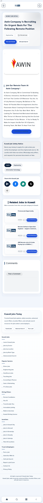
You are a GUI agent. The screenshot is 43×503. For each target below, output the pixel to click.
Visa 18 (5, 401)
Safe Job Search (23, 42)
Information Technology (13, 170)
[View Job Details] (31, 220)
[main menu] (4, 6)
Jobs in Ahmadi (8, 428)
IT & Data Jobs (7, 387)
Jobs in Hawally (8, 435)
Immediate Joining (9, 407)
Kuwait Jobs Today (13, 314)
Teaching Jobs (7, 376)
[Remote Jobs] (17, 5)
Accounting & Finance (10, 380)
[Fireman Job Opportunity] (11, 214)
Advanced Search (20, 328)
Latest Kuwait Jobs (9, 342)
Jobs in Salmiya (8, 438)
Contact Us (6, 466)
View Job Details (10, 42)
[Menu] (26, 499)
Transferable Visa (8, 404)
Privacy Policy (7, 469)
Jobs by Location (8, 349)
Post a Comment (14, 274)
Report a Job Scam (9, 462)
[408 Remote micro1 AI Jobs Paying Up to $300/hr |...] (11, 246)
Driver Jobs (6, 366)
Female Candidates (9, 397)
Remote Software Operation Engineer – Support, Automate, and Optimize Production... (27, 228)
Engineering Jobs (8, 370)
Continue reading (21, 131)
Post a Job (30, 328)
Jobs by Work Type (8, 352)
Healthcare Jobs (8, 373)
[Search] (16, 499)
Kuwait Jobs (9, 328)
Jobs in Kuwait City (9, 425)
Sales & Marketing (9, 383)
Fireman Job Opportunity (26, 211)
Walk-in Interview (8, 411)
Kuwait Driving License (10, 414)
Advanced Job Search (9, 356)
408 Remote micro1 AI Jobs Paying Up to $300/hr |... (26, 243)
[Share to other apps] (7, 190)
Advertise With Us (8, 456)
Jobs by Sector (7, 346)
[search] (39, 6)
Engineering (9, 35)
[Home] (7, 499)
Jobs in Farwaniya (8, 432)
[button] (15, 184)
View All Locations (8, 442)
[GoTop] (36, 499)
